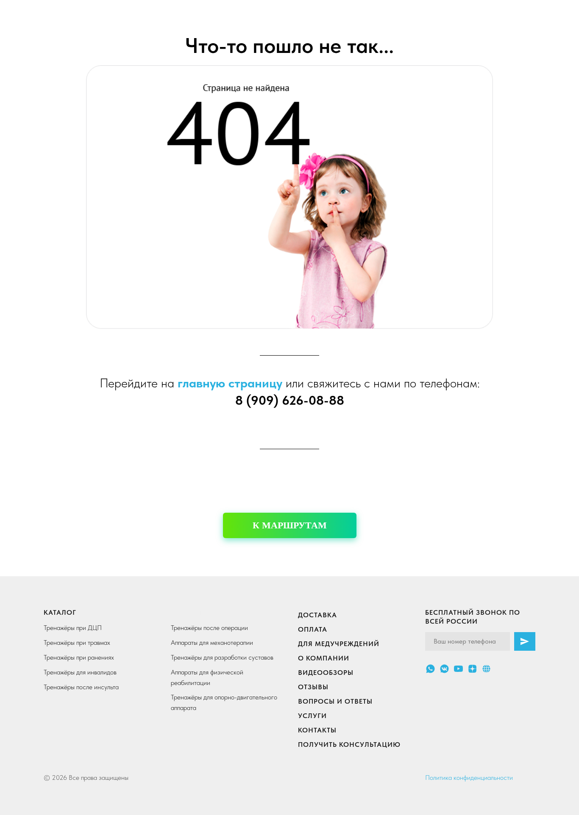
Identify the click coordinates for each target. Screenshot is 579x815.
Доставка (317, 615)
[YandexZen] (472, 668)
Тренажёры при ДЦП (73, 628)
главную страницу (230, 382)
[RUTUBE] (486, 668)
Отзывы (313, 687)
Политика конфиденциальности (469, 778)
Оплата (312, 629)
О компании (323, 658)
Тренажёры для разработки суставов (222, 657)
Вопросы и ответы (335, 701)
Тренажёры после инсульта (81, 687)
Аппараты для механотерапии (212, 642)
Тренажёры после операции (209, 628)
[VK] (444, 668)
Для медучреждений (338, 644)
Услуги (312, 716)
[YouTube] (458, 668)
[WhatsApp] (430, 668)
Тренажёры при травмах (77, 642)
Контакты (317, 730)
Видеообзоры (326, 673)
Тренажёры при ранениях (79, 657)
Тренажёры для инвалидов (80, 672)
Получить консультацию (349, 744)
